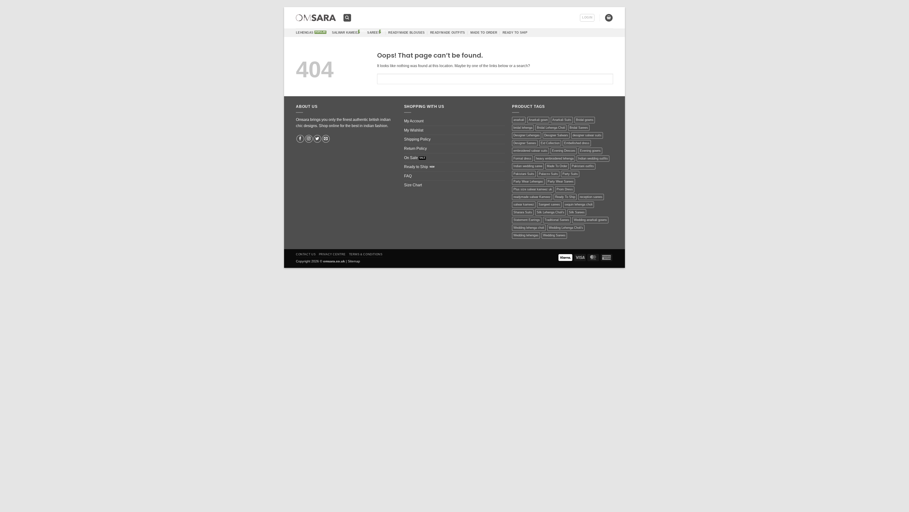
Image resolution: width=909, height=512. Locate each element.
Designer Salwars (556, 135)
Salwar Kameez (345, 32)
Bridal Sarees (579, 127)
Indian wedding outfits (593, 158)
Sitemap (354, 261)
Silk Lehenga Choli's (550, 212)
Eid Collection (550, 143)
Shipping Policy (417, 139)
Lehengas (304, 32)
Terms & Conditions (366, 254)
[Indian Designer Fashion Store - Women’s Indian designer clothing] (316, 18)
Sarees (373, 32)
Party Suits (570, 174)
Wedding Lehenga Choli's (566, 227)
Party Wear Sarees (561, 181)
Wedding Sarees (554, 235)
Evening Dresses (563, 150)
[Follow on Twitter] (317, 139)
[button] (347, 18)
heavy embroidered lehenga (555, 158)
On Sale (411, 158)
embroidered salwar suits (530, 150)
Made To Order (557, 166)
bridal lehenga (522, 127)
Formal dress (522, 158)
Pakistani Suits (523, 174)
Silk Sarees (577, 212)
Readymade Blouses (406, 32)
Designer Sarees (524, 143)
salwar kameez (523, 204)
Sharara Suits (522, 212)
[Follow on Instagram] (309, 139)
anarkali (518, 120)
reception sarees (591, 197)
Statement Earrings (526, 220)
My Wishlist (413, 130)
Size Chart (413, 185)
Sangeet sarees (549, 204)
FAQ (408, 176)
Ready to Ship (416, 167)
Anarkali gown (538, 120)
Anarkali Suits (561, 120)
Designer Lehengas (526, 135)
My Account (413, 121)
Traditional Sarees (556, 220)
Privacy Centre (332, 254)
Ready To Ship (515, 32)
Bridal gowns (584, 120)
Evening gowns (590, 150)
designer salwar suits (587, 135)
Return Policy (415, 148)
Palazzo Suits (548, 174)
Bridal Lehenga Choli (551, 127)
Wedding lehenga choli (528, 227)
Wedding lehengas (526, 235)
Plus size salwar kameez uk (532, 189)
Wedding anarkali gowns (590, 220)
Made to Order (483, 32)
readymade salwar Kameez (532, 197)
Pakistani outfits (583, 166)
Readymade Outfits (447, 32)
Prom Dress (565, 189)
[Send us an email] (326, 139)
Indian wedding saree (527, 166)
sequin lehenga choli (579, 204)
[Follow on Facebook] (300, 139)
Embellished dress (576, 143)
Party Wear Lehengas (528, 181)
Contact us (306, 254)
